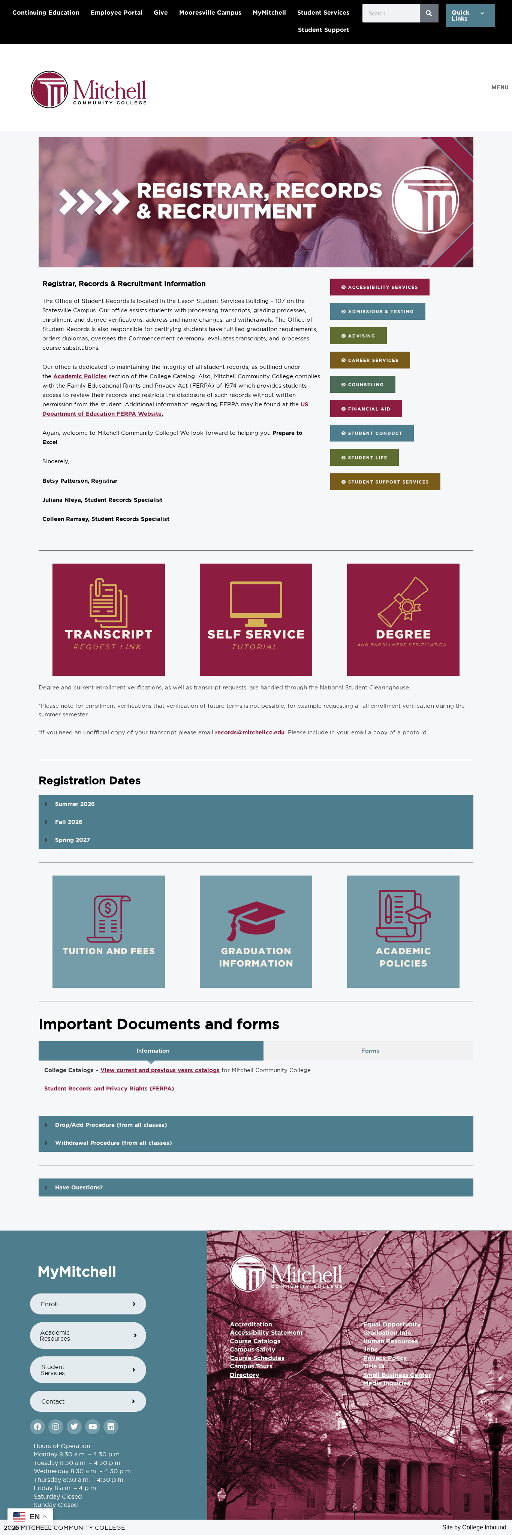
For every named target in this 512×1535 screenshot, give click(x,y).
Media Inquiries (386, 1383)
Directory (244, 1374)
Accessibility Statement (266, 1332)
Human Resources (390, 1341)
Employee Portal (116, 12)
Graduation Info (387, 1332)
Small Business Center (397, 1374)
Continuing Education (45, 12)
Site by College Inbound (474, 1527)
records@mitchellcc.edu (249, 732)
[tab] (151, 1051)
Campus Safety (252, 1349)
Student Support (323, 29)
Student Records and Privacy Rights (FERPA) (109, 1088)
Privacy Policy (385, 1357)
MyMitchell (269, 12)
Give (161, 12)
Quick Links (460, 15)
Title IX (374, 1366)
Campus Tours (251, 1366)
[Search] (429, 13)
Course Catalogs (255, 1341)
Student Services (323, 12)
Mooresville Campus (210, 12)
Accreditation (251, 1324)
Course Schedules (257, 1357)
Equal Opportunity (392, 1324)
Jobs (370, 1349)
